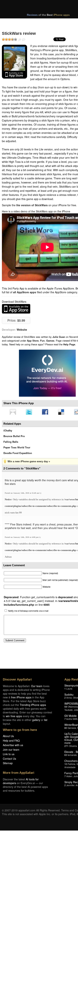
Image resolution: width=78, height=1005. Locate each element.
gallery (36, 721)
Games (50, 340)
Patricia (71, 765)
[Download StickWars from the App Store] (14, 62)
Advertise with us (13, 746)
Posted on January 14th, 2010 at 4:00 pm (22, 538)
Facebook (46, 412)
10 (65, 765)
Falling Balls (10, 443)
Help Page (69, 344)
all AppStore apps (24, 292)
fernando (72, 756)
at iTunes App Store (16, 309)
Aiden (69, 777)
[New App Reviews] (13, 22)
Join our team (11, 751)
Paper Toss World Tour (16, 448)
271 (66, 747)
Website (22, 329)
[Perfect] (15, 39)
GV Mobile (70, 717)
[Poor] (6, 39)
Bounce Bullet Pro (14, 437)
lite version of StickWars (32, 205)
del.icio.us (63, 412)
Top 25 (32, 22)
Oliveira (73, 747)
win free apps (14, 717)
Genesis (72, 729)
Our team (36, 687)
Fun (42, 340)
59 (65, 707)
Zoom (19, 39)
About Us (8, 737)
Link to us (8, 755)
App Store (33, 340)
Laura (69, 689)
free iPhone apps (21, 698)
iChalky (7, 431)
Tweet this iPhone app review (29, 412)
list (45, 721)
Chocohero (71, 762)
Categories (51, 22)
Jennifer (70, 786)
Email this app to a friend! (13, 412)
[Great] (12, 39)
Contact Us (9, 760)
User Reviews (23, 39)
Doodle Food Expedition (17, 454)
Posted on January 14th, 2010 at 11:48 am (22, 494)
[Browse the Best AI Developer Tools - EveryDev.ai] (47, 373)
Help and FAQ (11, 742)
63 (65, 756)
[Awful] (3, 39)
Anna (69, 698)
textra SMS (71, 720)
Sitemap (8, 764)
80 (65, 729)
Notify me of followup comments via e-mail (28, 611)
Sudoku (68, 695)
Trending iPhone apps (33, 706)
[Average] (9, 39)
